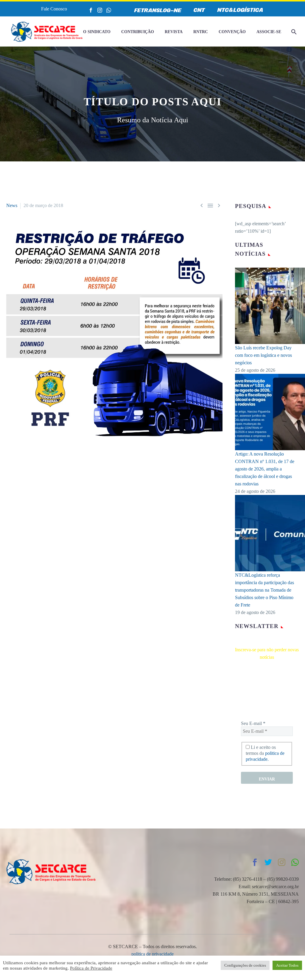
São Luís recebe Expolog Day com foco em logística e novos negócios (263, 355)
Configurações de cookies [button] (245, 965)
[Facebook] (90, 10)
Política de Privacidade (91, 968)
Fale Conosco (54, 8)
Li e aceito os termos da (265, 753)
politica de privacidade (152, 954)
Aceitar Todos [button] (287, 965)
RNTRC (200, 32)
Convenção (232, 32)
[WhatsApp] (108, 10)
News (11, 205)
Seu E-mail (253, 723)
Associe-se (268, 32)
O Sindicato (97, 32)
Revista (174, 32)
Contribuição (137, 32)
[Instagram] (99, 10)
